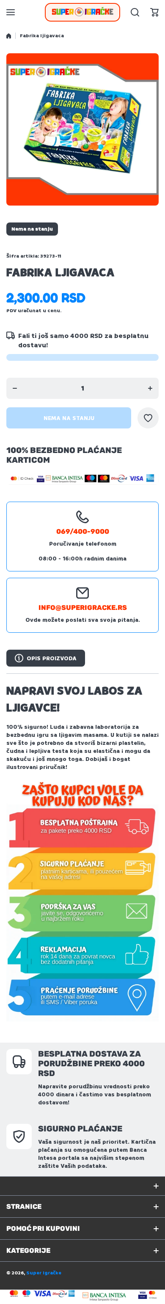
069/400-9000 (82, 531)
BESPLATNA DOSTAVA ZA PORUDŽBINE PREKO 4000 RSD (91, 1063)
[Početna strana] (8, 35)
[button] (154, 12)
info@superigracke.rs (82, 608)
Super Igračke (43, 1273)
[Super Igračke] (82, 12)
